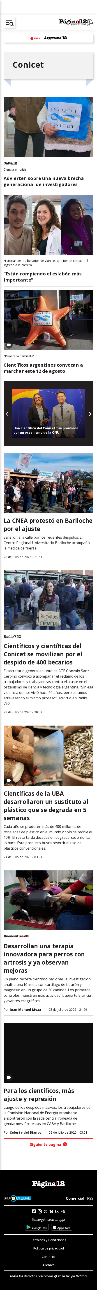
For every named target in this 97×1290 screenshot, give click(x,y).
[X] (46, 1211)
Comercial (75, 1198)
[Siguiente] (89, 413)
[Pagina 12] (76, 22)
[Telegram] (63, 1211)
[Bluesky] (51, 1211)
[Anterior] (7, 413)
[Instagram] (40, 1211)
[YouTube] (57, 1211)
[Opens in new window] (36, 1227)
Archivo (48, 1265)
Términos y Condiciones (48, 1240)
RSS (90, 1198)
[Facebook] (34, 1211)
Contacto (48, 1256)
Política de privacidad (48, 1248)
